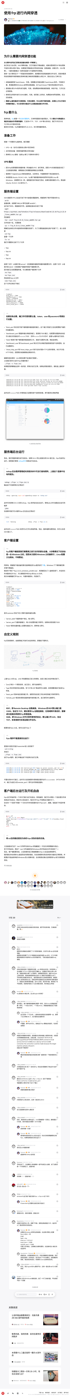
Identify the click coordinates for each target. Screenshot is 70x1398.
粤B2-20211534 (65, 1394)
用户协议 (66, 1392)
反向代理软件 (24, 119)
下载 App (41, 1392)
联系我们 (47, 1392)
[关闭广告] (52, 901)
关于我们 (60, 1392)
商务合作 (53, 1392)
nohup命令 (22, 461)
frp (13, 119)
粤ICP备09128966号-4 (56, 1394)
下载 (43, 565)
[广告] (35, 904)
